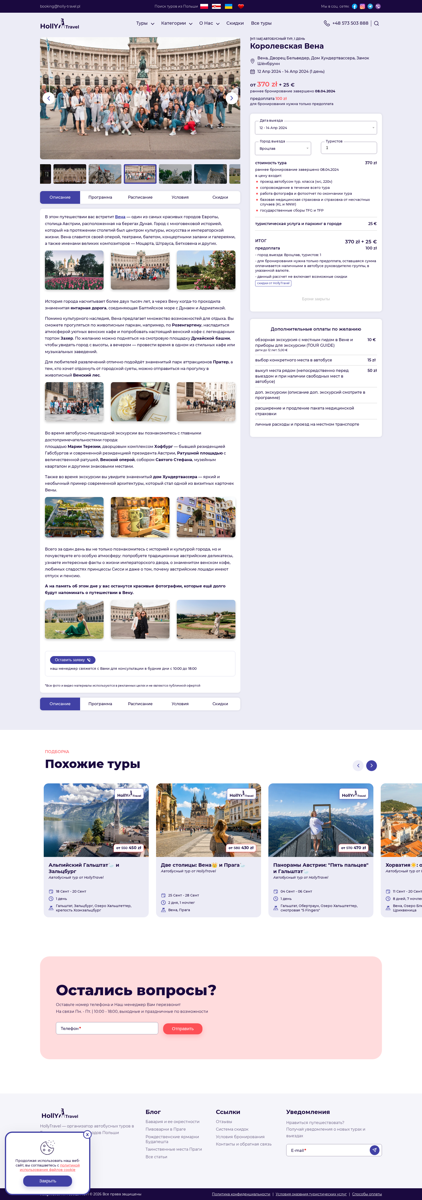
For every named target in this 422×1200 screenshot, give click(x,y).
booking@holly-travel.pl (60, 6)
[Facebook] (355, 6)
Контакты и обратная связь (244, 1144)
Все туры (261, 23)
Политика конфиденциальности (241, 1194)
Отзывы (224, 1121)
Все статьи (156, 1157)
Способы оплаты (367, 1194)
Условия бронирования (240, 1137)
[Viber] (378, 6)
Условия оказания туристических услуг (311, 1194)
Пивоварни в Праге (166, 1129)
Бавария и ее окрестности (173, 1121)
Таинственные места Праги (174, 1149)
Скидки (235, 23)
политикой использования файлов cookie (50, 1167)
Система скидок (232, 1129)
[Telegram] (370, 6)
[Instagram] (362, 6)
